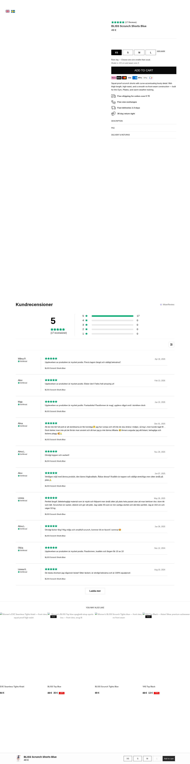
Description (117, 121)
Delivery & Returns (120, 135)
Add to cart (144, 70)
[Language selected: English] (13, 11)
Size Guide (161, 51)
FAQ (112, 128)
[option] (13, 11)
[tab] (143, 120)
